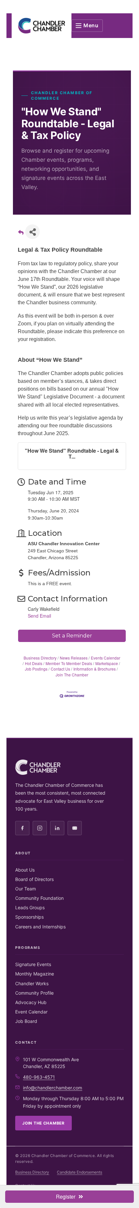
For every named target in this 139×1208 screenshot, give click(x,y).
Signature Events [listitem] (33, 964)
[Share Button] (32, 231)
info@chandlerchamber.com (52, 1087)
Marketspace (106, 663)
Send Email (39, 615)
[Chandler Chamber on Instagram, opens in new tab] (40, 828)
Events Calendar (105, 658)
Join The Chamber (72, 674)
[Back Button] (21, 233)
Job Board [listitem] (26, 1021)
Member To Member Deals (69, 663)
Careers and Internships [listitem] (40, 926)
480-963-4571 (39, 1077)
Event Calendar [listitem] (31, 1011)
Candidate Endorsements (79, 1172)
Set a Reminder (72, 636)
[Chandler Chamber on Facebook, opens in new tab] (22, 828)
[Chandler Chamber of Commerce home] (41, 25)
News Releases (74, 658)
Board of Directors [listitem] (34, 879)
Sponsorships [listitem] (29, 917)
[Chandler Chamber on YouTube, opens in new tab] (75, 828)
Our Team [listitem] (25, 888)
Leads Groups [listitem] (30, 907)
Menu (91, 25)
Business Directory (40, 658)
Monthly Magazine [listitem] (34, 973)
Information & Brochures (94, 669)
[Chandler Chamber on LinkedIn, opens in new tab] (57, 828)
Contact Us (60, 669)
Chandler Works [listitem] (31, 983)
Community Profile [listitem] (34, 993)
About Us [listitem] (25, 870)
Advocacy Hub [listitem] (31, 1002)
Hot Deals (33, 663)
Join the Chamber (43, 1123)
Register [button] (65, 1196)
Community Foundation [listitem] (39, 898)
